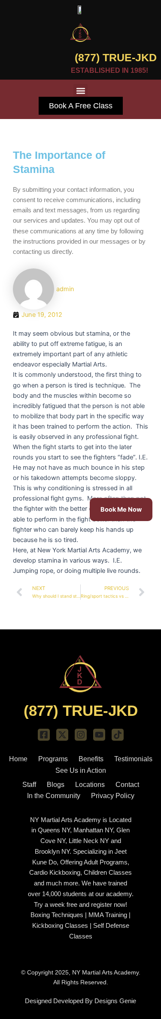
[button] (80, 91)
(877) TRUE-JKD (116, 57)
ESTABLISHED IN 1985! (109, 70)
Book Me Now (121, 509)
